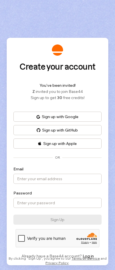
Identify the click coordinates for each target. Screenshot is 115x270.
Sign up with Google (60, 116)
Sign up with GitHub (60, 130)
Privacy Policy (57, 263)
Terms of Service (86, 258)
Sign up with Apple (60, 143)
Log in (88, 256)
